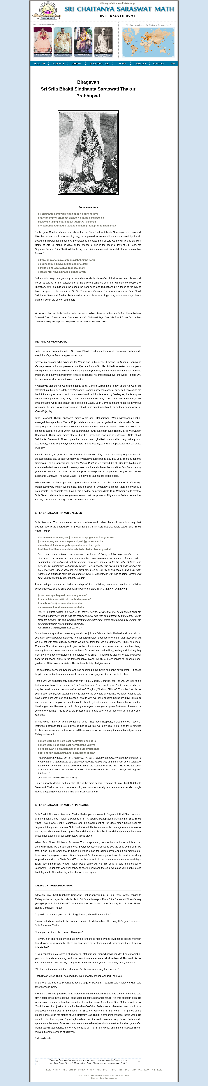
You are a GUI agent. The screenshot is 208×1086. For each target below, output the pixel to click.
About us (113, 1078)
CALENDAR (140, 63)
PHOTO (122, 63)
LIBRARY (76, 63)
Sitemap (94, 1078)
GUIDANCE (58, 63)
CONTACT (158, 63)
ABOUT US (39, 63)
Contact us (103, 1078)
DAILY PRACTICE (99, 63)
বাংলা (173, 63)
